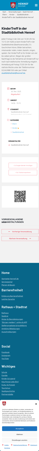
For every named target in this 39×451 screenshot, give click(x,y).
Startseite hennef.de (10, 278)
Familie (4, 375)
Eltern (4, 14)
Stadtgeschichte (8, 391)
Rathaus (5, 313)
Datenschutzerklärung (20, 445)
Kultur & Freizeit (8, 385)
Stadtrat (5, 316)
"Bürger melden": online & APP (14, 322)
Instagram (6, 355)
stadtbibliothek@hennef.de (13, 73)
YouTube (5, 358)
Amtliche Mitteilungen (11, 328)
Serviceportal (7, 282)
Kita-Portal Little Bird (10, 382)
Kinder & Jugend (8, 378)
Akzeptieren (20, 429)
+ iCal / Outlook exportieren (23, 172)
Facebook (5, 352)
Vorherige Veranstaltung (22, 231)
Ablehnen (19, 434)
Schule (4, 372)
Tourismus (6, 388)
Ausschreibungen (9, 332)
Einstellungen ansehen (19, 440)
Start (4, 12)
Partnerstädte (7, 394)
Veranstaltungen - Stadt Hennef (21, 12)
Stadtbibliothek (22, 14)
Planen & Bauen (8, 285)
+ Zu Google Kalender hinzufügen (22, 165)
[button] (36, 404)
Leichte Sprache (8, 299)
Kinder (11, 14)
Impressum (33, 445)
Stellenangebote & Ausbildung (14, 325)
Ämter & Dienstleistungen (12, 319)
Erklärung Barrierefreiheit (12, 296)
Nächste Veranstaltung (18, 238)
